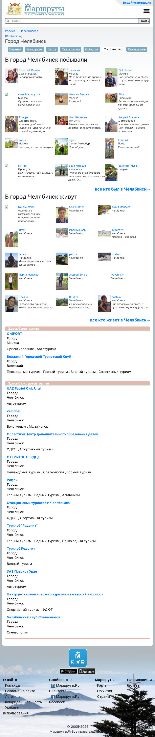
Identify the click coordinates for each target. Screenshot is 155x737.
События (91, 49)
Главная (15, 49)
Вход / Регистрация (137, 2)
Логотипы (13, 696)
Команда (12, 685)
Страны (103, 696)
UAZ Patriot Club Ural (24, 388)
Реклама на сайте (20, 691)
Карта (52, 49)
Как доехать (137, 49)
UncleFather (76, 206)
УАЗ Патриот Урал (22, 571)
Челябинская (29, 31)
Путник (22, 165)
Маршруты (34, 49)
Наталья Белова (79, 94)
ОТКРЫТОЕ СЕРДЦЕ (23, 457)
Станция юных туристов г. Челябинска (38, 503)
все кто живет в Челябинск (118, 319)
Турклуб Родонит (21, 548)
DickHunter (125, 70)
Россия (10, 31)
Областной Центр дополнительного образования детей (52, 434)
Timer (22, 229)
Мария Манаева (28, 274)
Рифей (12, 480)
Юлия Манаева (121, 206)
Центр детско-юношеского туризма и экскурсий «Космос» (55, 594)
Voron (22, 140)
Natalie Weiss (26, 206)
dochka (116, 297)
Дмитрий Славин (29, 70)
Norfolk (116, 254)
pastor (73, 254)
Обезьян (24, 297)
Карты (102, 685)
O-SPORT (14, 334)
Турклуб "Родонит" (22, 525)
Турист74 (117, 229)
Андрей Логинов (128, 117)
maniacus (74, 70)
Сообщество (113, 49)
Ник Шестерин (78, 117)
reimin (22, 254)
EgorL (72, 140)
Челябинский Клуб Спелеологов (33, 617)
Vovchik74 (117, 274)
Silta (121, 94)
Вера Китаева (77, 165)
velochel (13, 411)
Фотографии (71, 49)
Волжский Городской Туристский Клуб (39, 357)
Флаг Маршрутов (29, 94)
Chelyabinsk (13, 36)
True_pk (23, 117)
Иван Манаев (77, 229)
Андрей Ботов (78, 274)
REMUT (73, 297)
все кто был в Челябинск (121, 189)
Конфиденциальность (23, 702)
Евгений (123, 140)
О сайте (10, 680)
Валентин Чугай (128, 165)
